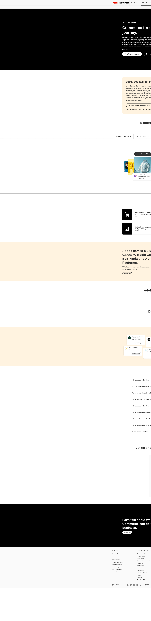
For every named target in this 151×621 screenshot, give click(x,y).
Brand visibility (115, 567)
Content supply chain (117, 564)
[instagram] (131, 585)
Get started (127, 532)
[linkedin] (137, 585)
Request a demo (116, 553)
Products (120, 7)
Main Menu (134, 2)
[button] (118, 585)
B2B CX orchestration (117, 569)
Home (114, 7)
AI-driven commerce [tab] (123, 136)
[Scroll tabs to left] (1, 136)
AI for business (115, 571)
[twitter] (134, 585)
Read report (127, 273)
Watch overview (133, 54)
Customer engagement (117, 562)
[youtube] (140, 585)
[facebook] (128, 585)
